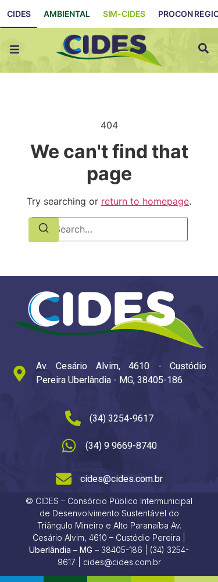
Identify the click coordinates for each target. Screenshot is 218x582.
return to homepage (145, 201)
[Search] (43, 229)
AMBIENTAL (67, 14)
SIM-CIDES (124, 14)
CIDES (19, 14)
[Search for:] (109, 229)
